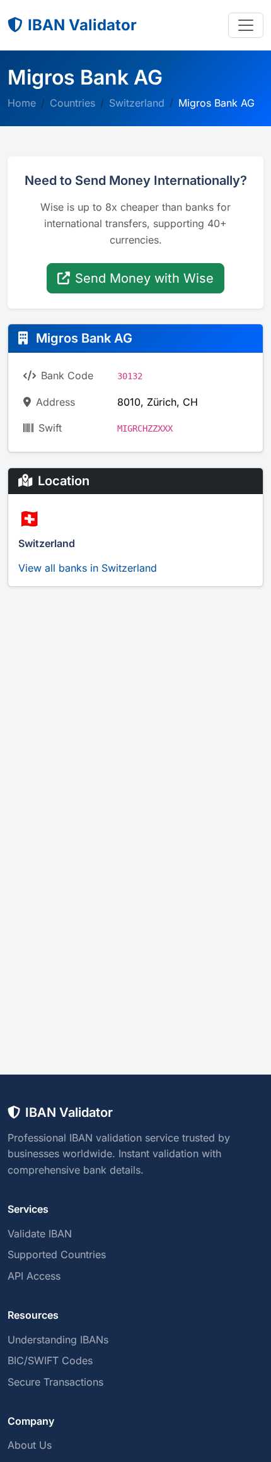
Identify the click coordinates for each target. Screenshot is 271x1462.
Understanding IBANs (58, 1339)
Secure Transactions (55, 1382)
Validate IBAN (40, 1233)
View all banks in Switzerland (87, 568)
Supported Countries (57, 1254)
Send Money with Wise (144, 278)
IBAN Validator (82, 25)
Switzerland (136, 103)
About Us (30, 1445)
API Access (34, 1276)
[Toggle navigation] (245, 25)
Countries (72, 103)
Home (22, 103)
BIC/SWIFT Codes (50, 1360)
